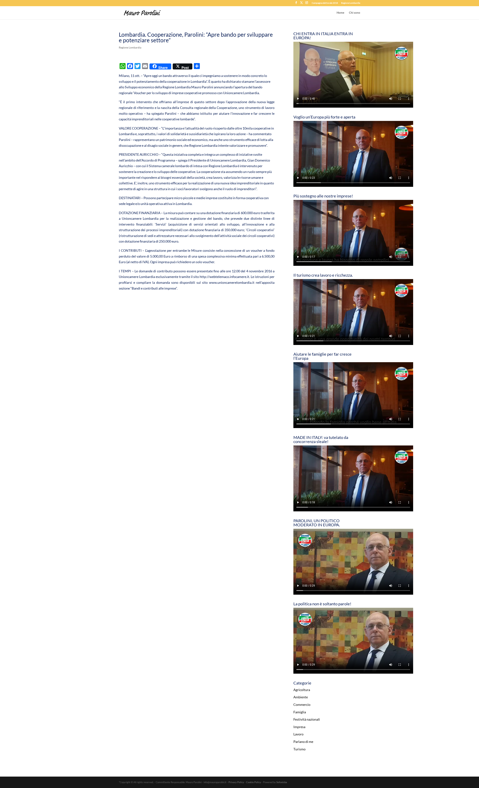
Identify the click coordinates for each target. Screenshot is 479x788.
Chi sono (354, 12)
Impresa (299, 727)
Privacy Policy (236, 782)
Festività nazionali (306, 719)
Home (340, 12)
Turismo (299, 749)
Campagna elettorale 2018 (325, 3)
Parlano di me (303, 742)
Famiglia (299, 712)
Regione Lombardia (350, 3)
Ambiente (300, 697)
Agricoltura (301, 690)
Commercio (301, 704)
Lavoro (298, 734)
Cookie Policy (253, 782)
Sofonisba (281, 782)
